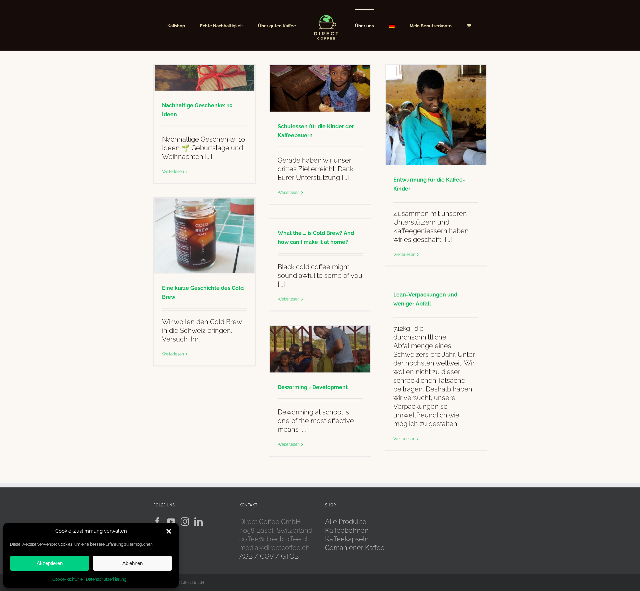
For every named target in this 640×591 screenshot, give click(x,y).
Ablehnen (132, 563)
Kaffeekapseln (347, 539)
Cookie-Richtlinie (67, 579)
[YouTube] (171, 521)
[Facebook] (157, 521)
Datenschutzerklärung (106, 579)
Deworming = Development (313, 387)
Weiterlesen (173, 171)
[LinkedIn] (198, 521)
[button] (168, 531)
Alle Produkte (345, 522)
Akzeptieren (50, 563)
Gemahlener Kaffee (355, 548)
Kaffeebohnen (347, 530)
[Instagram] (185, 521)
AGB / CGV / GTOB (269, 556)
